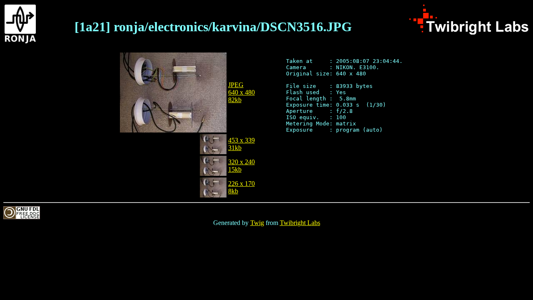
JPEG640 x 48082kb (241, 92)
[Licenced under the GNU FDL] (21, 216)
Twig (257, 222)
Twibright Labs (300, 222)
